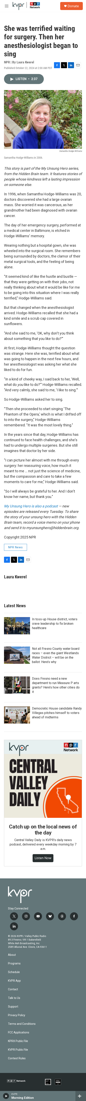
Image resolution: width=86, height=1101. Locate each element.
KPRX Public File (18, 1041)
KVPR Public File (18, 1049)
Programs (14, 963)
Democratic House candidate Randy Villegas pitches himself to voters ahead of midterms (57, 713)
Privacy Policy (16, 1015)
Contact (13, 989)
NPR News (15, 547)
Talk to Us (14, 998)
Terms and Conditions (22, 1023)
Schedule (14, 972)
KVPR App (14, 980)
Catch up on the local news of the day (43, 830)
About (12, 954)
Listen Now (43, 858)
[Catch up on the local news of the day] (43, 779)
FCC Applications (18, 1032)
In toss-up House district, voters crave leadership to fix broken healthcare (54, 623)
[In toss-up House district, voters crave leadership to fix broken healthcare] (17, 625)
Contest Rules (17, 1058)
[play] (6, 1096)
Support (13, 1006)
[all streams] (80, 1096)
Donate (73, 6)
